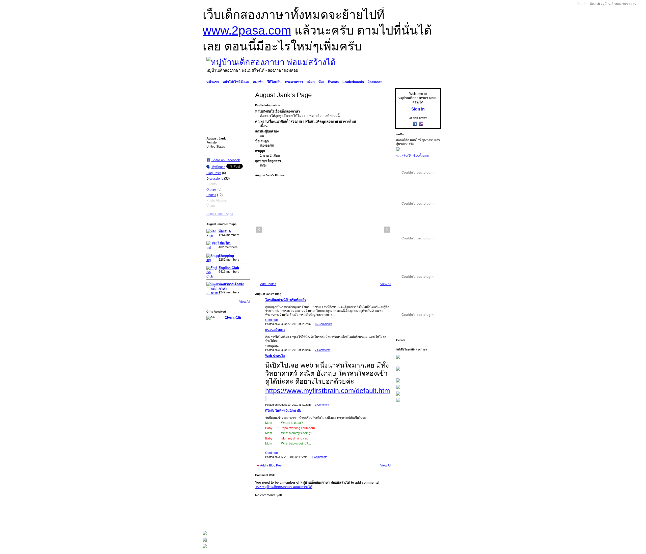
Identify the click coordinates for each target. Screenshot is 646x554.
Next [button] (387, 230)
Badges (384, 520)
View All (244, 301)
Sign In (581, 3)
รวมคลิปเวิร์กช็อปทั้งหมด (412, 155)
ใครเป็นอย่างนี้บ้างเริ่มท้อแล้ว (285, 300)
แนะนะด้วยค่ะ (275, 330)
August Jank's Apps (219, 214)
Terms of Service (429, 520)
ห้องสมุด (225, 231)
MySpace (218, 167)
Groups (211, 189)
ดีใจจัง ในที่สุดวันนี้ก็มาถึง (283, 410)
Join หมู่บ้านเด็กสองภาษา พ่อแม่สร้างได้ (283, 487)
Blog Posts (213, 173)
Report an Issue (404, 520)
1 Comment (322, 404)
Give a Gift (233, 318)
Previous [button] (259, 230)
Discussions (214, 178)
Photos (211, 195)
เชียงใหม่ (225, 243)
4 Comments (319, 456)
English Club (229, 268)
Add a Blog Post (271, 465)
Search (641, 3)
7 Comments (323, 349)
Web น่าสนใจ (275, 356)
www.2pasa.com (247, 30)
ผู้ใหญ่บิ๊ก (239, 520)
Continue (271, 320)
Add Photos (268, 284)
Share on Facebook (225, 160)
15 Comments (323, 323)
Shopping (226, 256)
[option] (323, 229)
